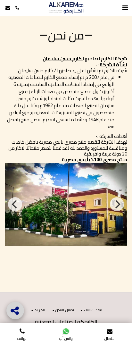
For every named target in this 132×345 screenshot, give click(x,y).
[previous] (15, 204)
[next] (117, 204)
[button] (17, 8)
